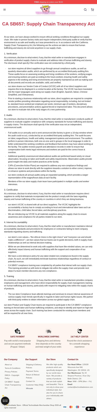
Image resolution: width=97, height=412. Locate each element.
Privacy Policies (11, 372)
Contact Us (30, 381)
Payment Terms (32, 371)
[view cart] (92, 9)
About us (8, 365)
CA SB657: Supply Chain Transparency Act (13, 385)
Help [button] (92, 409)
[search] (85, 9)
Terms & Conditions (12, 368)
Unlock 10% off (5, 400)
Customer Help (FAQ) (34, 385)
